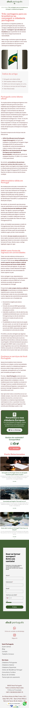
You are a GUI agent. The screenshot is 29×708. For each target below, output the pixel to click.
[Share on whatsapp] (11, 443)
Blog (3, 649)
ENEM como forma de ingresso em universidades (15, 84)
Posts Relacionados (9, 88)
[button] (14, 3)
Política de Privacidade (14, 690)
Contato (4, 651)
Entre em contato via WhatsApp (14, 631)
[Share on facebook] (14, 443)
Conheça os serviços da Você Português (15, 86)
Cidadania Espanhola (9, 667)
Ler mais (14, 481)
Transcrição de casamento (11, 677)
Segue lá (14, 638)
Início (2, 7)
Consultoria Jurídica (8, 672)
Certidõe (11, 675)
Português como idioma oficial (12, 79)
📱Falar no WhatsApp (14, 430)
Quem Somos (6, 647)
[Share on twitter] (17, 443)
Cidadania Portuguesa (9, 662)
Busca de (5, 675)
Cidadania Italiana (8, 665)
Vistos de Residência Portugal (12, 670)
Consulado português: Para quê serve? (14, 501)
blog (6, 7)
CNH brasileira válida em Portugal (13, 81)
